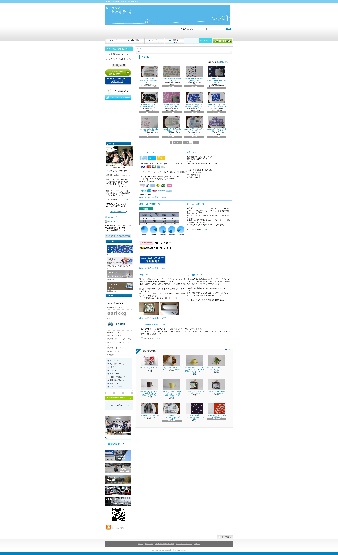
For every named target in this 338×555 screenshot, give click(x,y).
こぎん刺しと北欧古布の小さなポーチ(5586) (194, 392)
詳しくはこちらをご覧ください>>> (152, 197)
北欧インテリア (112, 280)
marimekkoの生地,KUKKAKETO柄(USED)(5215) (194, 417)
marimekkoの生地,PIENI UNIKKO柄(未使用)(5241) (194, 105)
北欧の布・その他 (113, 351)
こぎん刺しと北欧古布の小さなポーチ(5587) (216, 392)
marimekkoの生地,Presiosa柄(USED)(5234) (171, 79)
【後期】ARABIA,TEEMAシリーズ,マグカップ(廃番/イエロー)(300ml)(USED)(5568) (171, 394)
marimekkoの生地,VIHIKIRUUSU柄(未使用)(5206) (172, 417)
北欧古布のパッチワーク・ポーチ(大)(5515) (149, 368)
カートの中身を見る (119, 398)
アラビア (110, 329)
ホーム (115, 41)
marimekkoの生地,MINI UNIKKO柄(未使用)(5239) (149, 105)
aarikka (109, 318)
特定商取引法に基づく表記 (164, 544)
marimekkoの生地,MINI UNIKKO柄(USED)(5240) (171, 105)
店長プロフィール (116, 387)
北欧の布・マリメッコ (115, 335)
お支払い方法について (118, 377)
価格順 (219, 62)
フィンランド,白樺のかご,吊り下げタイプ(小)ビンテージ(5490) (216, 369)
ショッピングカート (222, 41)
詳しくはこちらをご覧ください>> (152, 268)
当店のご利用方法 (116, 374)
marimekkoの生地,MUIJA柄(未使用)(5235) (194, 79)
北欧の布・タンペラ (114, 348)
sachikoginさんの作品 (114, 332)
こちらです (124, 199)
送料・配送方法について (118, 380)
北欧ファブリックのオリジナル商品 (118, 267)
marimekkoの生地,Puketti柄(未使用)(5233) (217, 416)
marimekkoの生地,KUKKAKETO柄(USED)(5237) (216, 80)
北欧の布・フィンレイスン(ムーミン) (119, 343)
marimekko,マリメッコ (114, 308)
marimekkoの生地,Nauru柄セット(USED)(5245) (194, 130)
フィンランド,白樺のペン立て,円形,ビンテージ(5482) (171, 368)
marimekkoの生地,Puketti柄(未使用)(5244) (172, 130)
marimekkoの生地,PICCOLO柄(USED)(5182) (149, 416)
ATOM (121, 528)
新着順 (225, 62)
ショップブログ (155, 41)
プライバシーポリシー (184, 544)
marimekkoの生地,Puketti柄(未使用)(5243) (149, 130)
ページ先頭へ (225, 537)
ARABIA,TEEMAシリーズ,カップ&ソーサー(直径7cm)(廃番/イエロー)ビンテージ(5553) (194, 370)
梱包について (114, 383)
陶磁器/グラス (112, 291)
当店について (114, 361)
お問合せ (174, 41)
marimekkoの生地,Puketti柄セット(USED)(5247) (216, 130)
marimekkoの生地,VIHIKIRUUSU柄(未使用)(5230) (149, 80)
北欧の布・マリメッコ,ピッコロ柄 (119, 339)
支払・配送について (135, 41)
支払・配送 (149, 544)
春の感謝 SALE (112, 355)
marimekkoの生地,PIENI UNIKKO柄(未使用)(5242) (217, 105)
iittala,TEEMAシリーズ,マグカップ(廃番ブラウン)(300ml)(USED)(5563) (149, 393)
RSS (114, 528)
